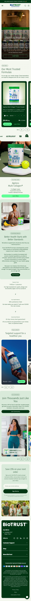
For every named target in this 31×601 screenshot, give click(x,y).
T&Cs (15, 592)
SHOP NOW (15, 56)
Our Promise (15, 274)
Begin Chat (8, 534)
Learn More (17, 124)
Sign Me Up (15, 491)
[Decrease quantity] (18, 115)
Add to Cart (7, 124)
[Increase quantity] (24, 115)
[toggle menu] (2, 5)
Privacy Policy (15, 589)
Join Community (15, 411)
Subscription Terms (15, 594)
